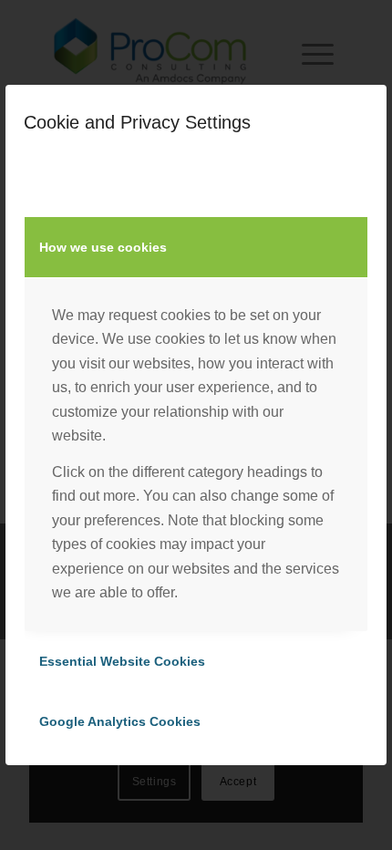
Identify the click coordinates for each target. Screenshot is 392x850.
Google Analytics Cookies (120, 721)
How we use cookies (103, 247)
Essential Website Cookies (122, 661)
